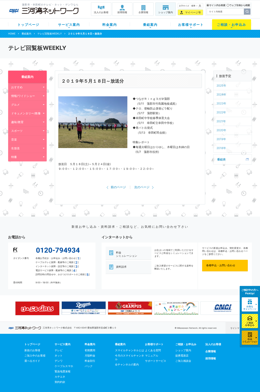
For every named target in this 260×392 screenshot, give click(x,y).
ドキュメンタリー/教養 (26, 113)
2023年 (221, 103)
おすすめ (17, 87)
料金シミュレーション (126, 254)
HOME (11, 33)
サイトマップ (237, 328)
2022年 (221, 112)
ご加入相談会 (183, 360)
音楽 (14, 139)
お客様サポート (191, 25)
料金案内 (109, 25)
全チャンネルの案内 (127, 364)
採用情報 (122, 12)
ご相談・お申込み (231, 25)
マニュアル (151, 355)
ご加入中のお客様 (35, 355)
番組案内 (150, 25)
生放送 (15, 148)
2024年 (221, 94)
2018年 (221, 148)
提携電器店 (181, 355)
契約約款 (60, 381)
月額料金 (90, 355)
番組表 (221, 159)
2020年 (221, 130)
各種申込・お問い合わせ (220, 265)
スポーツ (17, 130)
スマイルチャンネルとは (129, 350)
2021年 (221, 121)
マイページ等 (193, 12)
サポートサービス (155, 360)
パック (89, 366)
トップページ (28, 25)
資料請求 (121, 266)
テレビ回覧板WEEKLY (49, 33)
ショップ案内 (165, 12)
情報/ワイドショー (23, 96)
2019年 (221, 139)
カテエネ (60, 376)
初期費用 (90, 350)
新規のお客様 (32, 350)
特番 (14, 157)
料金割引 (90, 360)
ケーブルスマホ (64, 366)
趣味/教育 (17, 122)
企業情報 (143, 12)
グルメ (15, 104)
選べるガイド (32, 360)
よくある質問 (153, 350)
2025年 (221, 85)
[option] (37, 308)
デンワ (59, 360)
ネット (59, 355)
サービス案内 (69, 25)
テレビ (59, 350)
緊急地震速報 (62, 371)
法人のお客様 (101, 12)
